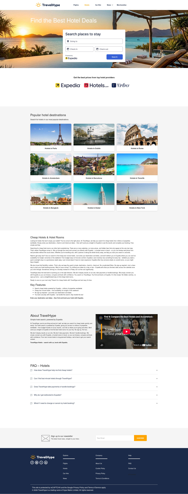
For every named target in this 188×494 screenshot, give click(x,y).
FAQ (129, 463)
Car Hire (66, 473)
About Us (99, 463)
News (109, 5)
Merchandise (121, 5)
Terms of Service (94, 487)
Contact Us (132, 468)
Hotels (87, 5)
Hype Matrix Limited (70, 490)
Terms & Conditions (102, 478)
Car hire (98, 5)
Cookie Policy (100, 468)
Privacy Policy (100, 473)
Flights (76, 5)
